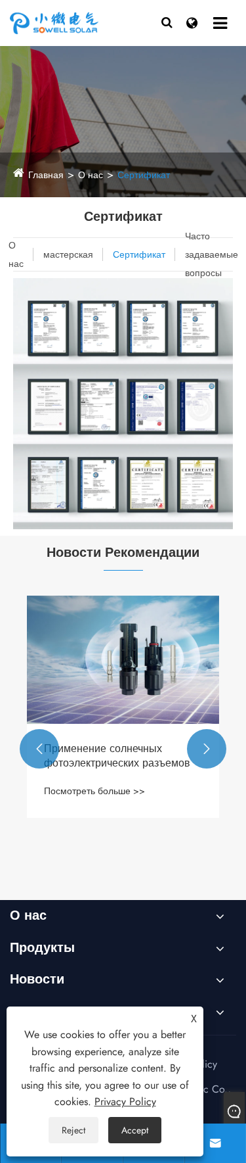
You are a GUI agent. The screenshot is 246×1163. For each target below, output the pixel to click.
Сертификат (143, 174)
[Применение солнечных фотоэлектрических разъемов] (123, 660)
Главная (46, 174)
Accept (134, 1130)
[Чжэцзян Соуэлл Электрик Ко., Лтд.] (76, 23)
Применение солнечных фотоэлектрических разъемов (117, 756)
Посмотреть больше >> (94, 790)
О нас (90, 174)
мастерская (68, 254)
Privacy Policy (125, 1101)
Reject (73, 1130)
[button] (39, 749)
